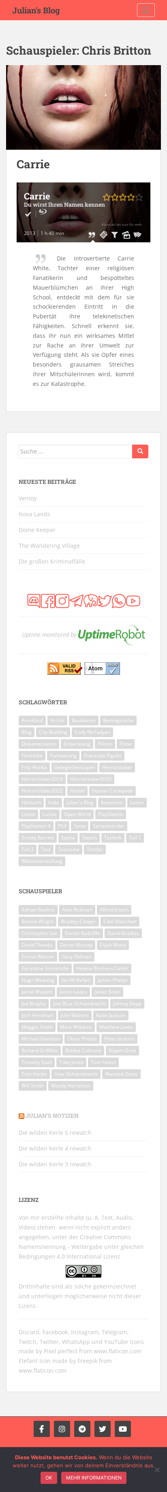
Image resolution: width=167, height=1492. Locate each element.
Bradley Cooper (78, 921)
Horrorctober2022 (42, 790)
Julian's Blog (36, 10)
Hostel (77, 790)
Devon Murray (76, 944)
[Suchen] (140, 451)
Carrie (33, 164)
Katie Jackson (111, 1015)
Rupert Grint (122, 1050)
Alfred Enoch (114, 909)
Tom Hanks (34, 1073)
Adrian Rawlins (38, 909)
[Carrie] (83, 107)
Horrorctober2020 (90, 779)
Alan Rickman (77, 909)
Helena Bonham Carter (102, 968)
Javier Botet (107, 991)
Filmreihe (32, 755)
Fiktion (105, 743)
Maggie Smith (37, 1027)
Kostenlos (112, 802)
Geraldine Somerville (45, 968)
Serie (80, 825)
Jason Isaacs (73, 991)
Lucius (50, 814)
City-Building (53, 732)
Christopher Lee (39, 933)
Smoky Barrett (37, 837)
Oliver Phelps (82, 1038)
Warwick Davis (121, 1073)
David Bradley (123, 933)
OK (48, 1478)
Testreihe (68, 849)
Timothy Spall (36, 1062)
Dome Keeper (37, 530)
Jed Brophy (33, 1003)
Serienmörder (108, 825)
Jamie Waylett (36, 991)
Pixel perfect (60, 1351)
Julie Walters (75, 1015)
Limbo (28, 814)
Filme (126, 743)
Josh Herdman (37, 1015)
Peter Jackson (119, 1038)
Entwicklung (77, 743)
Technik (113, 837)
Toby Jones (71, 1062)
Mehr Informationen (94, 1478)
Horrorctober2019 (42, 779)
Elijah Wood (113, 944)
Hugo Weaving (37, 980)
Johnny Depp (127, 1003)
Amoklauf (32, 720)
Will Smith (32, 1085)
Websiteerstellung (41, 861)
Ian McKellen (76, 980)
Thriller (95, 849)
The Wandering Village (49, 545)
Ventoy (28, 498)
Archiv (57, 720)
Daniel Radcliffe (82, 933)
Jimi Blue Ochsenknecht (79, 1003)
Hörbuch (31, 802)
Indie (53, 802)
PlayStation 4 (36, 825)
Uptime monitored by (49, 634)
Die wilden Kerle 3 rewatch (55, 1164)
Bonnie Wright (37, 921)
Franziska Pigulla (103, 755)
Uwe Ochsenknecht (76, 1073)
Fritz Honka (34, 767)
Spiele (68, 837)
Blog (26, 732)
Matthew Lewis (116, 1027)
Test (46, 849)
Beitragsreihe (118, 720)
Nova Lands (34, 514)
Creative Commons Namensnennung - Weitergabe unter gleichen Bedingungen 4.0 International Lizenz (81, 1246)
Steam (89, 837)
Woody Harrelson (70, 1085)
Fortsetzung (63, 755)
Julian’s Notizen (52, 1115)
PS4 (62, 825)
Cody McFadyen (92, 732)
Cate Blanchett (120, 921)
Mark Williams (76, 1027)
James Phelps (113, 980)
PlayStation (110, 814)
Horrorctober (117, 767)
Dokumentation (38, 743)
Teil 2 (27, 849)
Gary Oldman (77, 956)
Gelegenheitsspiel (74, 767)
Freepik (87, 1361)
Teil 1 (135, 837)
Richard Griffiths (39, 1050)
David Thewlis (37, 944)
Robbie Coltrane (83, 1050)
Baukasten (84, 720)
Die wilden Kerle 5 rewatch (55, 1132)
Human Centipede (112, 790)
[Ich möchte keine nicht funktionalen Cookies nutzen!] (157, 1470)
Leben (137, 802)
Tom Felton (103, 1062)
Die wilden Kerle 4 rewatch (55, 1148)
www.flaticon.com (117, 1351)
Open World (77, 814)
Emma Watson (37, 956)
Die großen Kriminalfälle (52, 561)
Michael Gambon (40, 1038)
